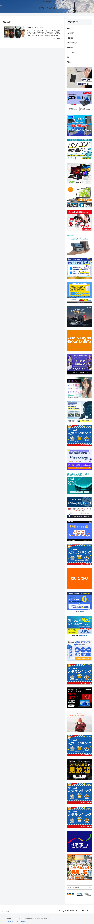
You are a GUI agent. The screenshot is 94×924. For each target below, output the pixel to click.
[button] (90, 887)
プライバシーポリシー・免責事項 (16, 921)
